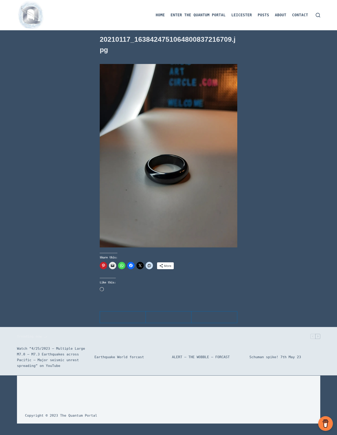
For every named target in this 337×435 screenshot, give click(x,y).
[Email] (214, 317)
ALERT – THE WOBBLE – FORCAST (201, 357)
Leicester (241, 15)
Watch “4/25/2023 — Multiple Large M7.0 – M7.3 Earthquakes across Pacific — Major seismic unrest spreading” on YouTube (51, 357)
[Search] (318, 15)
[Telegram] (123, 317)
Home (160, 15)
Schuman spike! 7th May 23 (275, 357)
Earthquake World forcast (119, 357)
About (280, 15)
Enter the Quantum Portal (198, 15)
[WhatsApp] (169, 317)
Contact (300, 15)
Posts (263, 15)
